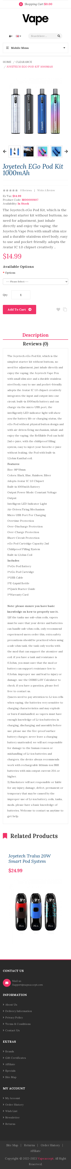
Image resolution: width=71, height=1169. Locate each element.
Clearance (24, 62)
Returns (10, 1124)
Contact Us (12, 1030)
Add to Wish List (58, 309)
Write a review (46, 190)
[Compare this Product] (53, 864)
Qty (5, 295)
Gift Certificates (15, 1058)
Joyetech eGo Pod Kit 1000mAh (30, 66)
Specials (10, 1070)
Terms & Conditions (18, 1024)
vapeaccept (46, 1158)
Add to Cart (17, 309)
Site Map (10, 1077)
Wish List (11, 1111)
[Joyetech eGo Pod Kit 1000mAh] (15, 151)
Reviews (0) (35, 344)
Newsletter (12, 1117)
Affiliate (10, 1064)
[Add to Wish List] (59, 864)
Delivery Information (18, 1011)
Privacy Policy (14, 1017)
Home (7, 62)
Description (35, 335)
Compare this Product (65, 309)
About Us (11, 1004)
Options (10, 272)
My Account (12, 1098)
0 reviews (26, 190)
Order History (14, 1104)
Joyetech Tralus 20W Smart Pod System (30, 858)
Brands (9, 1051)
